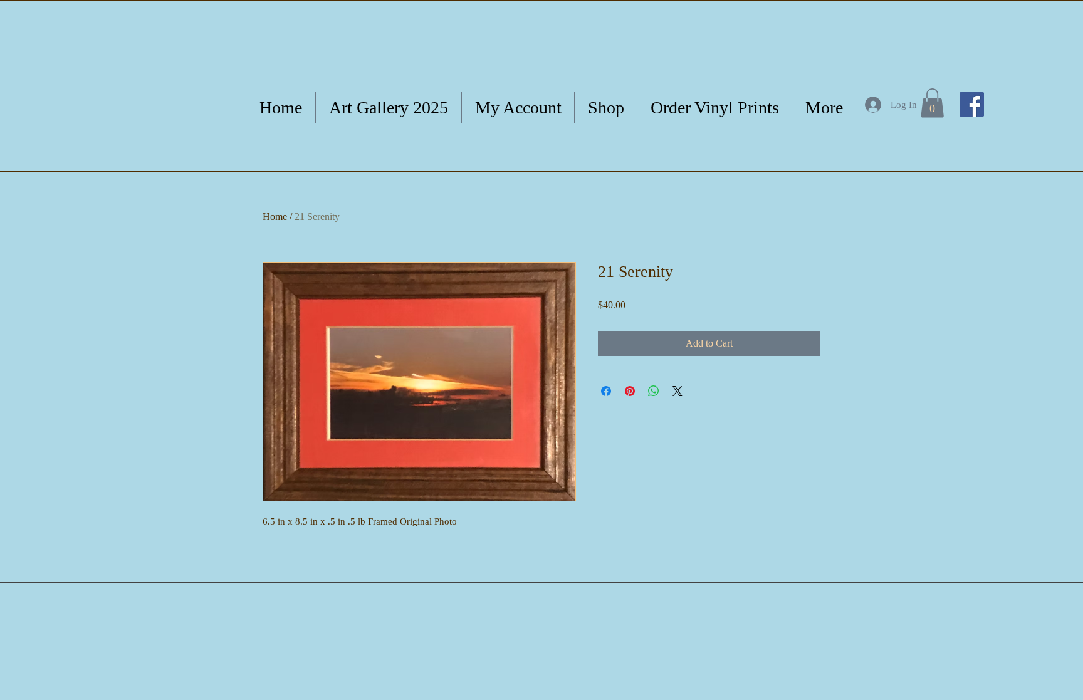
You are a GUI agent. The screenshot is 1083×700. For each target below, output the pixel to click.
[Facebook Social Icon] (972, 104)
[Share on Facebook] (606, 391)
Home (275, 216)
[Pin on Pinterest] (629, 391)
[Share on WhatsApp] (653, 391)
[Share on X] (677, 391)
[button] (932, 103)
